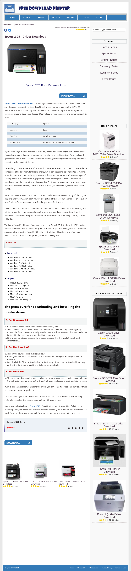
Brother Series (109, 59)
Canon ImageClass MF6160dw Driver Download (109, 153)
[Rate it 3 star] (76, 428)
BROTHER (56, 18)
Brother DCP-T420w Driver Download (109, 425)
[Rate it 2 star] (72, 428)
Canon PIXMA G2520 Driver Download (109, 279)
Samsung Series (109, 66)
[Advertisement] (68, 57)
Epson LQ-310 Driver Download (109, 516)
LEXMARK (85, 18)
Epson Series (109, 53)
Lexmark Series (109, 72)
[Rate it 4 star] (79, 428)
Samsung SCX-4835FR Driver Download (109, 216)
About (72, 568)
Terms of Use (120, 568)
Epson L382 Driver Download (109, 248)
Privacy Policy (106, 568)
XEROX (99, 18)
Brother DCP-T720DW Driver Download (109, 379)
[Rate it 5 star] (82, 428)
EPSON (41, 18)
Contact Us (81, 568)
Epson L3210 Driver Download (109, 334)
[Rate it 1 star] (69, 428)
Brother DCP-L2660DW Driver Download (109, 184)
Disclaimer (93, 568)
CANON (26, 18)
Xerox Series (109, 79)
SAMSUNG (70, 18)
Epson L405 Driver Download (109, 470)
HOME (12, 18)
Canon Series (109, 47)
